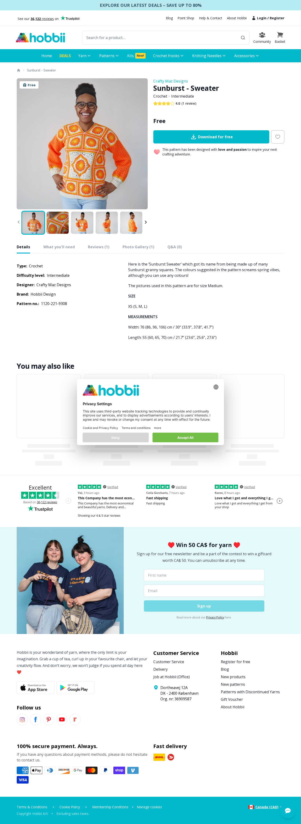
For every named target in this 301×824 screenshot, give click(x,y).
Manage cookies (149, 807)
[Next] (141, 144)
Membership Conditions (110, 807)
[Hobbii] (40, 38)
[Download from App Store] (36, 687)
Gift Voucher (232, 699)
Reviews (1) (98, 247)
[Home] (18, 70)
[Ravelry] (75, 719)
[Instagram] (22, 719)
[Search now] (243, 37)
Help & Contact (210, 18)
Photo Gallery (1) (138, 247)
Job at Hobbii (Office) (171, 676)
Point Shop (186, 18)
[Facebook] (35, 719)
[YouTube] (61, 719)
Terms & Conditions (32, 807)
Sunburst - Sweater (41, 70)
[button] (280, 37)
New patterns (233, 684)
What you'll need (59, 247)
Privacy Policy (215, 617)
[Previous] (23, 144)
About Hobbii (237, 18)
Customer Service (168, 661)
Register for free (235, 661)
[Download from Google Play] (75, 687)
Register (277, 18)
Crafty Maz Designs (170, 81)
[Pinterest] (48, 719)
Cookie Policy (69, 807)
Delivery (160, 669)
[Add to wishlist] (277, 136)
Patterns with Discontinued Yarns (250, 691)
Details (23, 247)
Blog (169, 18)
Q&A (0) (174, 247)
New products (233, 676)
